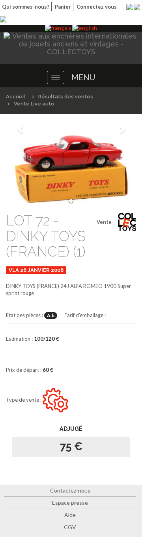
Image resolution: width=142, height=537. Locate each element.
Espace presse (70, 502)
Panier (63, 7)
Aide (70, 514)
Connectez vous (97, 7)
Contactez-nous (70, 490)
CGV (70, 527)
